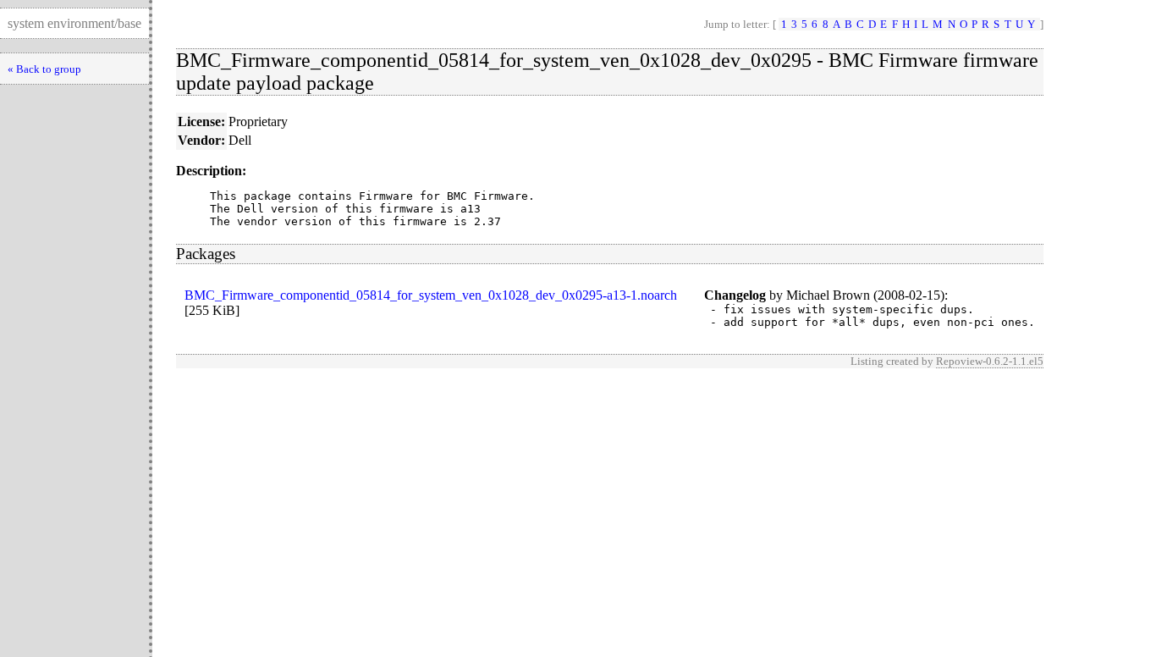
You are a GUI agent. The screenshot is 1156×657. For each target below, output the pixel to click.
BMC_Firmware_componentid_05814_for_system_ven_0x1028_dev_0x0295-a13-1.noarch (430, 295)
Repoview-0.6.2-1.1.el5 (989, 361)
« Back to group (44, 69)
